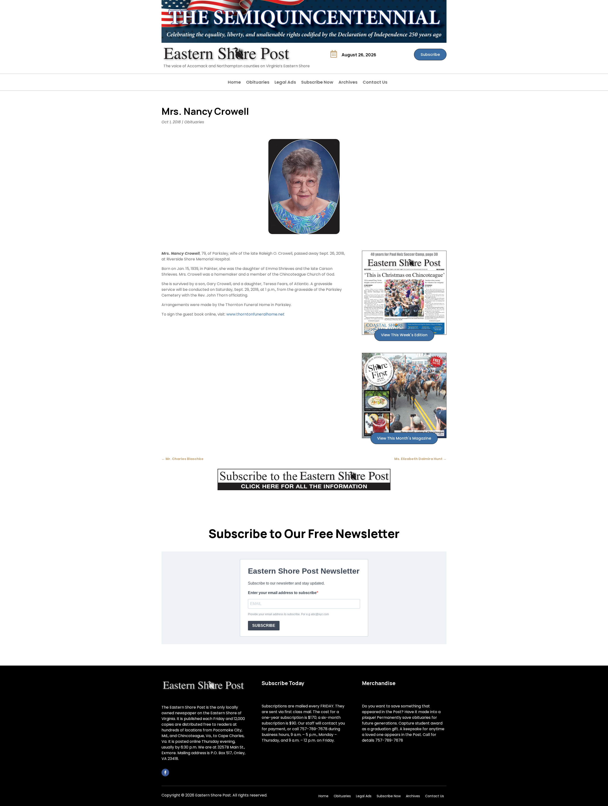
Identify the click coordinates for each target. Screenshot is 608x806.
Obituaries (257, 83)
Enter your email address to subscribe (282, 593)
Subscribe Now (317, 83)
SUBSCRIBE (263, 626)
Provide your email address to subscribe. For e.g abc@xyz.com (288, 614)
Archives (347, 83)
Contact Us (375, 83)
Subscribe (430, 54)
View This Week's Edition (404, 335)
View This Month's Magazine (404, 438)
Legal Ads (285, 83)
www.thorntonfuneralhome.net (255, 314)
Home (234, 83)
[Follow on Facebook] (165, 772)
